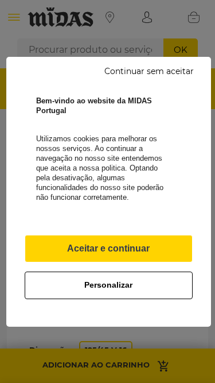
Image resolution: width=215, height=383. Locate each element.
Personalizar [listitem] (108, 284)
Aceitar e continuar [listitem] (108, 248)
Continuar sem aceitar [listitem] (149, 71)
